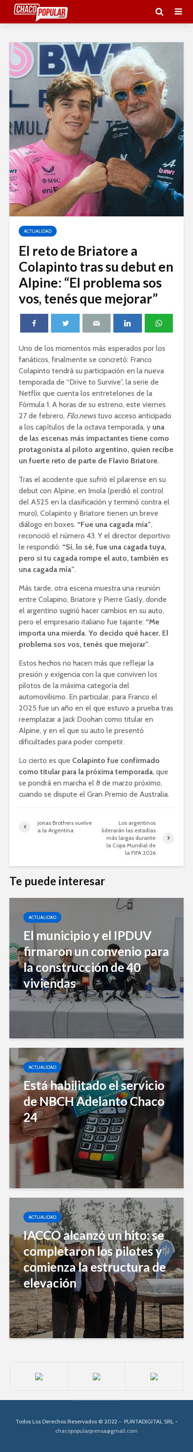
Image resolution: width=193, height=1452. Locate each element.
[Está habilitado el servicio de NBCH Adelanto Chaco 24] (96, 1117)
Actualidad (38, 231)
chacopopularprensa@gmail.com (96, 1430)
